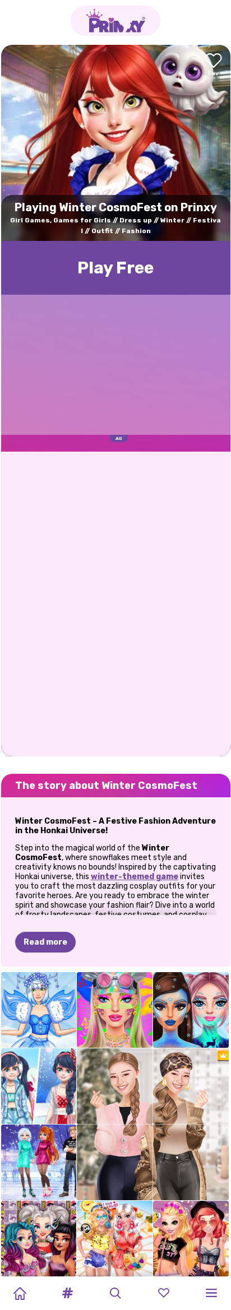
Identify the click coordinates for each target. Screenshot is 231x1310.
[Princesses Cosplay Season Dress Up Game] (39, 1238)
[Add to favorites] (213, 65)
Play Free (115, 268)
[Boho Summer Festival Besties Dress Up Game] (115, 1238)
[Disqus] (115, 603)
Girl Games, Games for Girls (60, 220)
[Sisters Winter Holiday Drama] (39, 1162)
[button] (68, 1293)
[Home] (20, 1293)
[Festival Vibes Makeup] (115, 1010)
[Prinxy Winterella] (191, 1010)
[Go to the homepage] (115, 21)
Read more (45, 942)
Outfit (102, 231)
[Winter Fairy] (39, 1010)
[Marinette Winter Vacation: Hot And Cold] (39, 1086)
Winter (172, 220)
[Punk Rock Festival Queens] (191, 1238)
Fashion (136, 231)
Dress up (135, 220)
